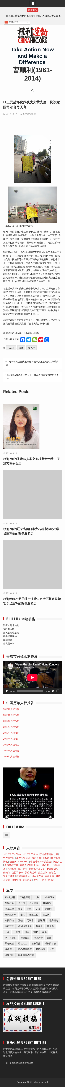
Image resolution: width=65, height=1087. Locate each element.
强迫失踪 (33, 914)
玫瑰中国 (16, 879)
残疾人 (39, 926)
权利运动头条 (25, 926)
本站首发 (9, 926)
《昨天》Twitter (30, 854)
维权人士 (22, 943)
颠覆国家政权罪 (26, 955)
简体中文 (13, 22)
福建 (49, 937)
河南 (27, 932)
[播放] (7, 691)
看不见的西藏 (11, 865)
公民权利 (33, 903)
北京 (20, 909)
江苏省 (17, 932)
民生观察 (55, 858)
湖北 (35, 932)
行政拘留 (40, 949)
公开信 (21, 903)
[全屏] (57, 691)
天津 (38, 909)
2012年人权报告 (11, 750)
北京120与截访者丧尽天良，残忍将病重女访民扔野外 (32, 375)
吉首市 (11, 348)
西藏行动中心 (23, 876)
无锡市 (30, 920)
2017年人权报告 (11, 721)
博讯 (5, 861)
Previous (7, 817)
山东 (22, 914)
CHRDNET (23, 861)
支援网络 (9, 920)
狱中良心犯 (10, 937)
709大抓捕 (10, 897)
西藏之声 (49, 876)
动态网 (13, 861)
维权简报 (36, 943)
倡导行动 (9, 903)
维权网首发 (50, 943)
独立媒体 (42, 872)
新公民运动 (30, 872)
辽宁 (51, 949)
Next (50, 817)
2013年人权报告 (11, 744)
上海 (36, 897)
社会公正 (24, 937)
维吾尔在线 (37, 876)
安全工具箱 (9, 876)
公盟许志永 (17, 872)
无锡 (20, 920)
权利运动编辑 (29, 114)
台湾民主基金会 (37, 869)
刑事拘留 (47, 903)
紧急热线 (9, 943)
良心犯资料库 (25, 949)
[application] (32, 677)
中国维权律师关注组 (40, 861)
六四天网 (36, 858)
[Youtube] (6, 835)
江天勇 (50, 926)
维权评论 (9, 949)
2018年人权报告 (11, 715)
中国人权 (57, 861)
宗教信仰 (49, 909)
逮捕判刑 (9, 955)
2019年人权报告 (11, 709)
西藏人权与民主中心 (30, 865)
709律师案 (25, 897)
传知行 (6, 872)
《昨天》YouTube (12, 854)
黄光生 (31, 348)
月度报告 (53, 920)
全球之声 (53, 872)
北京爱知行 (52, 869)
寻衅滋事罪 (10, 914)
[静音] (53, 691)
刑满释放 (9, 909)
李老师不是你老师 (49, 854)
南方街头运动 (23, 858)
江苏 (7, 932)
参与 (36, 879)
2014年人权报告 (11, 738)
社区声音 (38, 937)
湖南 (21, 348)
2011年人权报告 (11, 756)
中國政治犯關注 (48, 879)
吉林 (29, 909)
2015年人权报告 (11, 733)
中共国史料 (9, 858)
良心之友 (22, 869)
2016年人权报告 (11, 727)
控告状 (45, 914)
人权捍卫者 (48, 897)
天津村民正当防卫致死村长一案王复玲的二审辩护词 (31, 363)
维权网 (46, 858)
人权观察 (11, 869)
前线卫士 (46, 865)
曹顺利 (41, 920)
